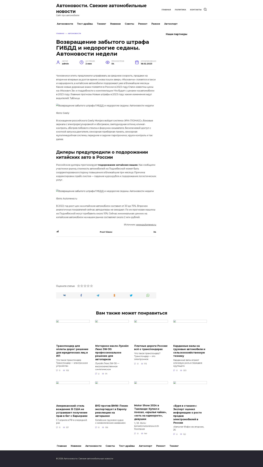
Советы (129, 24)
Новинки (115, 24)
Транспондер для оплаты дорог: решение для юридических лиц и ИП (72, 350)
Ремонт (142, 24)
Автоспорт (171, 24)
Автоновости (65, 24)
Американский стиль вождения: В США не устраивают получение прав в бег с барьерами (71, 410)
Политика (180, 10)
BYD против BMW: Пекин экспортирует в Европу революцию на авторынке (111, 410)
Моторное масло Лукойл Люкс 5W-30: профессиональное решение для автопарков (111, 352)
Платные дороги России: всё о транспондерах (151, 347)
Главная (166, 10)
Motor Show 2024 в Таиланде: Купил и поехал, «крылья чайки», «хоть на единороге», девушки (150, 412)
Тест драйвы (85, 24)
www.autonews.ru (146, 224)
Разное (155, 24)
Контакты (195, 10)
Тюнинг (101, 24)
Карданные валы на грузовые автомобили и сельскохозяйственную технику (189, 350)
